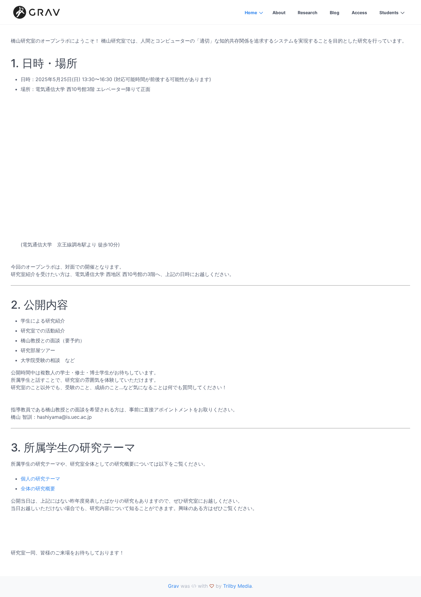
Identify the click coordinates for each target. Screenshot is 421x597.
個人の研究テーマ (40, 479)
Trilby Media (237, 586)
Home (251, 12)
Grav (173, 586)
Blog (334, 12)
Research (307, 12)
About (278, 12)
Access (359, 12)
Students (389, 12)
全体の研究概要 (38, 488)
